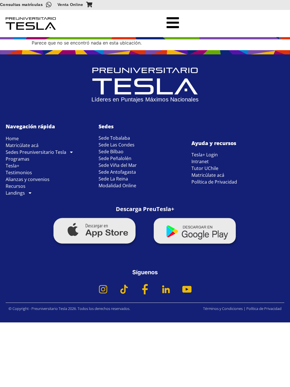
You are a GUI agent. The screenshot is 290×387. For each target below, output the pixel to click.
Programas (17, 159)
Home (12, 138)
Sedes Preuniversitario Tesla (36, 152)
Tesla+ (12, 166)
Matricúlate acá (22, 145)
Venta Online (70, 4)
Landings (15, 193)
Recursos (15, 186)
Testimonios (19, 172)
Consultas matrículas (21, 4)
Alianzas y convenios (28, 179)
